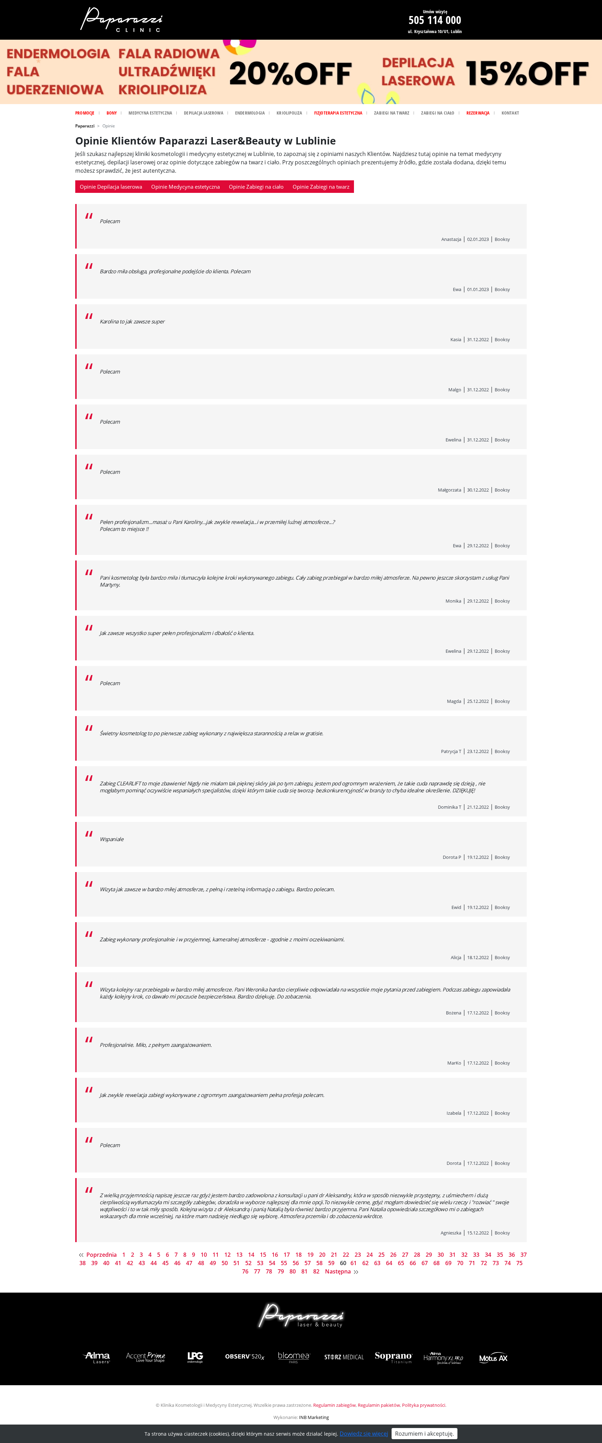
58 (320, 1263)
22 (346, 1254)
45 (166, 1263)
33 (477, 1254)
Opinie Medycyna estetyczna (185, 186)
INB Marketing (314, 1417)
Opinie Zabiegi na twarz (321, 186)
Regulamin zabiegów (334, 1405)
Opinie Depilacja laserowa (111, 186)
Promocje (85, 113)
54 (273, 1263)
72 (484, 1263)
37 (523, 1254)
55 (284, 1263)
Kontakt (510, 113)
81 (305, 1271)
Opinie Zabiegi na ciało (256, 186)
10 (204, 1254)
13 (240, 1254)
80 (293, 1271)
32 (465, 1254)
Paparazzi (84, 126)
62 (366, 1263)
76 (246, 1271)
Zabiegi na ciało (437, 113)
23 (358, 1254)
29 (429, 1254)
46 (178, 1263)
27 (406, 1254)
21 (335, 1254)
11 (216, 1254)
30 (441, 1254)
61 (354, 1263)
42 (130, 1263)
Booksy (502, 239)
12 (228, 1254)
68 (437, 1263)
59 (332, 1263)
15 (264, 1254)
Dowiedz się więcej (364, 1433)
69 (449, 1263)
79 (281, 1271)
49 (213, 1263)
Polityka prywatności (423, 1405)
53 (261, 1263)
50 (225, 1263)
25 (382, 1254)
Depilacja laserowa (203, 113)
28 (418, 1254)
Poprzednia (101, 1254)
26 (394, 1254)
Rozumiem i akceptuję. (424, 1433)
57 (308, 1263)
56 (296, 1263)
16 (275, 1254)
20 (323, 1254)
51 (237, 1263)
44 (154, 1263)
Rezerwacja (478, 113)
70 (461, 1263)
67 (425, 1263)
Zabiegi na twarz (391, 113)
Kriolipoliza (289, 113)
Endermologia (250, 113)
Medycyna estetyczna (150, 113)
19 (311, 1254)
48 (202, 1263)
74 (508, 1263)
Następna (338, 1271)
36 (512, 1254)
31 (453, 1254)
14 (252, 1254)
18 (299, 1254)
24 (370, 1254)
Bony (112, 113)
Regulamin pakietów (379, 1405)
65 (402, 1263)
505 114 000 (435, 19)
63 (378, 1263)
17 (287, 1254)
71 (473, 1263)
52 (249, 1263)
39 (95, 1263)
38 (83, 1263)
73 (496, 1263)
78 (269, 1271)
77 (258, 1271)
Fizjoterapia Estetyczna (338, 113)
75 (519, 1263)
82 (317, 1271)
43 (142, 1263)
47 (190, 1263)
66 (413, 1263)
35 (500, 1254)
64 (390, 1263)
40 (107, 1263)
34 (489, 1254)
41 (119, 1263)
